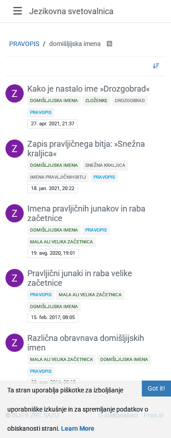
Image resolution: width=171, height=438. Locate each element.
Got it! (156, 388)
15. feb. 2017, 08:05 (53, 317)
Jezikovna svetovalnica (71, 11)
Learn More (77, 428)
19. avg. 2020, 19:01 (53, 253)
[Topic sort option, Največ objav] (156, 66)
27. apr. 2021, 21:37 (52, 124)
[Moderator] (14, 93)
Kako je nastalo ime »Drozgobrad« (88, 88)
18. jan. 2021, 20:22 (52, 188)
